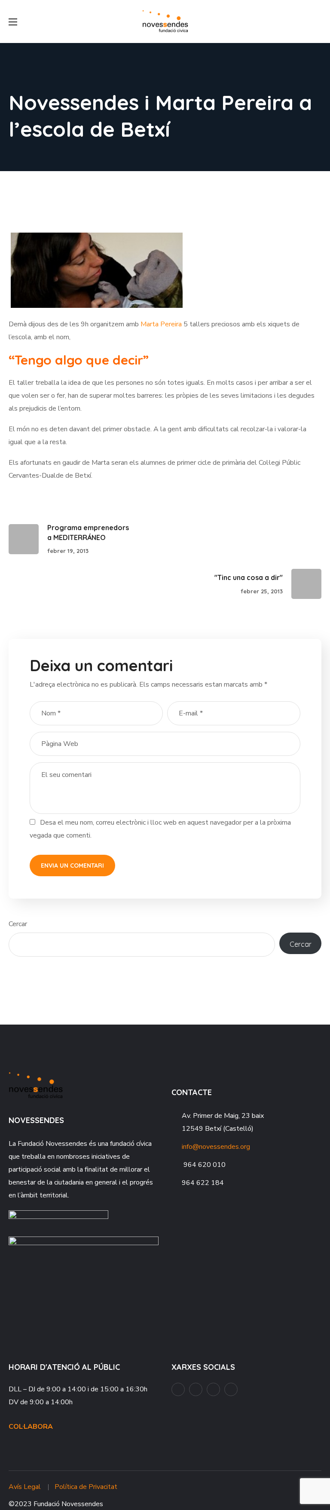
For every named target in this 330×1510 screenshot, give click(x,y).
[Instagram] (213, 1389)
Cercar (18, 924)
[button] (318, 21)
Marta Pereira (161, 324)
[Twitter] (231, 1389)
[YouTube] (195, 1389)
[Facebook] (178, 1389)
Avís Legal (25, 1487)
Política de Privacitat (86, 1487)
